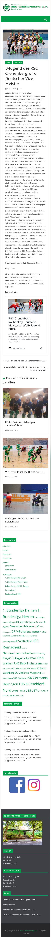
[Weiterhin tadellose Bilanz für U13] (25, 439)
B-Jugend (22, 621)
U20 (4, 696)
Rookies (44, 664)
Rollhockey (7, 574)
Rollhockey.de (8, 904)
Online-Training (38, 653)
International (10, 590)
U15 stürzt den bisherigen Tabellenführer (20, 424)
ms (20, 89)
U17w (40, 690)
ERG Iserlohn (34, 631)
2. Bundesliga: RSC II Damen (17, 586)
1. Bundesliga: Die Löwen (15, 578)
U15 (28, 690)
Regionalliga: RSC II (13, 594)
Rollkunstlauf (10, 570)
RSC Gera (31, 668)
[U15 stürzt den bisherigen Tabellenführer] (25, 389)
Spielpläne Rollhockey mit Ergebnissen (19, 899)
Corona (39, 622)
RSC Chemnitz (7, 669)
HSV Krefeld (24, 641)
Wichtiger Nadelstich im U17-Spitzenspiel (22, 520)
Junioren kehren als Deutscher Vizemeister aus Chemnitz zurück (24, 369)
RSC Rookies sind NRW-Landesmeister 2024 (26, 360)
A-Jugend (13, 622)
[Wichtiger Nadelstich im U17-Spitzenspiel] (25, 486)
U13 (22, 690)
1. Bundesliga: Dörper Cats (16, 582)
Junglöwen (18, 62)
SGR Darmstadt (20, 678)
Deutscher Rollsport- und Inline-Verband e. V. (21, 915)
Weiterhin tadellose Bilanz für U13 (24, 472)
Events (5, 550)
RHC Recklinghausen (27, 663)
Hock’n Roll (7, 558)
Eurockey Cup (17, 635)
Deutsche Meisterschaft (25, 626)
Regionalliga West (25, 658)
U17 (34, 690)
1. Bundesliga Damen (20, 610)
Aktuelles (6, 546)
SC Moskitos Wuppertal (28, 672)
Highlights (7, 554)
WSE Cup (19, 695)
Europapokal (28, 636)
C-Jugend (31, 622)
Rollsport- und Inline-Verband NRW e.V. (19, 910)
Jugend (8, 62)
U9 (13, 690)
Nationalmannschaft (17, 653)
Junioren (24, 648)
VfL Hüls (10, 695)
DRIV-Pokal (18, 631)
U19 (46, 691)
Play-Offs (9, 658)
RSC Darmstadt (19, 668)
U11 (17, 690)
